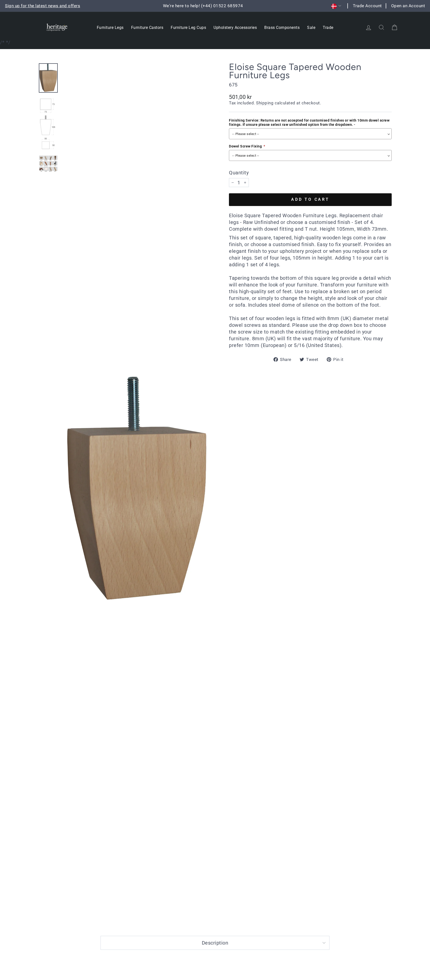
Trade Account (367, 5)
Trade (328, 27)
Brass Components (282, 27)
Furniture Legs (110, 27)
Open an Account (408, 5)
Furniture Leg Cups (188, 27)
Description (215, 943)
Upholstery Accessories (235, 27)
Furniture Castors (147, 27)
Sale (311, 27)
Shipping (264, 102)
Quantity (239, 173)
